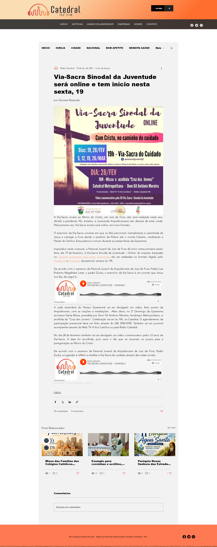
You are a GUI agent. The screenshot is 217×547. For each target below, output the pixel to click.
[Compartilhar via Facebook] (55, 402)
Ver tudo (171, 427)
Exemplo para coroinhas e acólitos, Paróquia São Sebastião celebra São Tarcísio (108, 463)
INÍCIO (46, 48)
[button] (171, 48)
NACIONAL (93, 48)
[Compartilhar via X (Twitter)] (62, 402)
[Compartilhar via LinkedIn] (69, 402)
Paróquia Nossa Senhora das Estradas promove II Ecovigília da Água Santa (154, 463)
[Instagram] (201, 25)
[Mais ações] (161, 68)
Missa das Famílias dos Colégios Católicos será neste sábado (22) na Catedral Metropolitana (62, 463)
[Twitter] (196, 25)
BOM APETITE (114, 48)
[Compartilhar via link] (77, 402)
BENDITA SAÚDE (139, 48)
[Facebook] (191, 25)
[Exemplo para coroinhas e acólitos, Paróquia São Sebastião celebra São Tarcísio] (108, 444)
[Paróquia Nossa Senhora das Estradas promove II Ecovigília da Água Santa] (154, 444)
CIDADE (76, 48)
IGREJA (60, 48)
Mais (158, 48)
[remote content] (108, 292)
